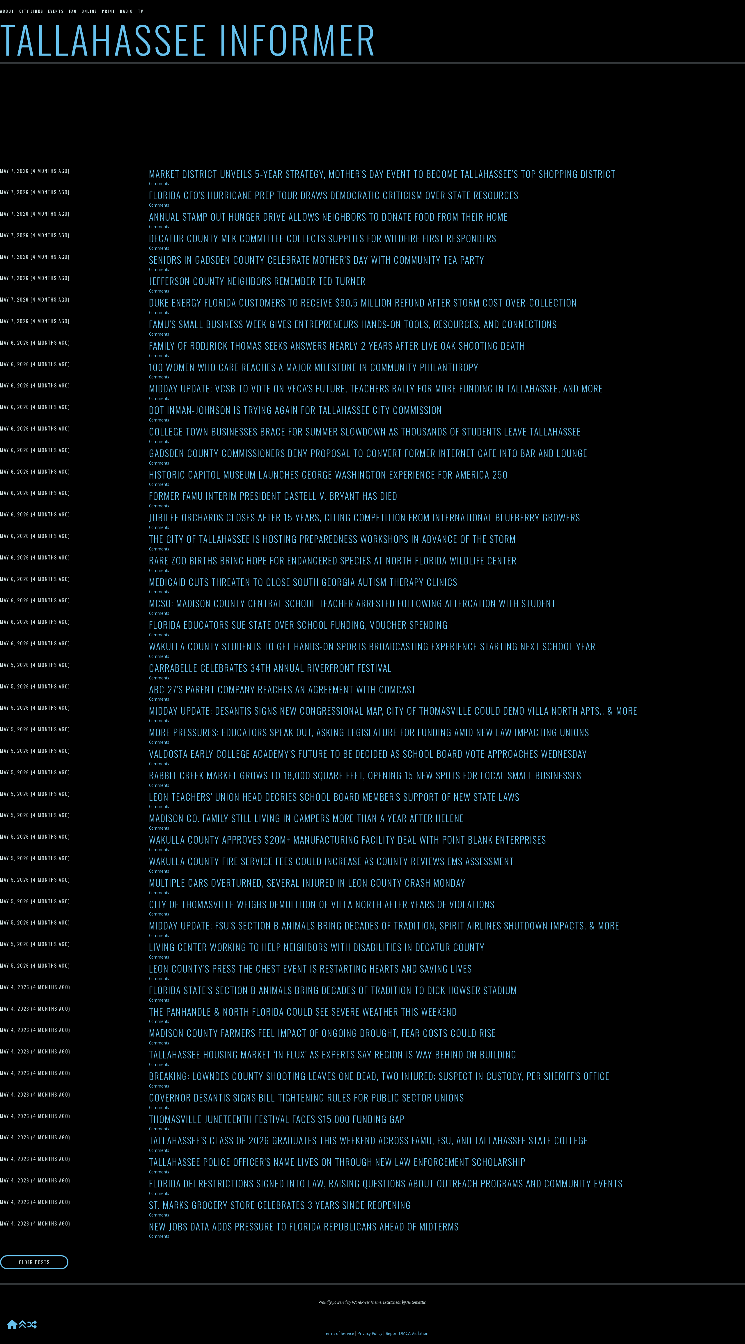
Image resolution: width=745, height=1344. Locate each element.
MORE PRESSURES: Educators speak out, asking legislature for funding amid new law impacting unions (369, 732)
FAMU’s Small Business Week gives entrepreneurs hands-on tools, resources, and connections (353, 324)
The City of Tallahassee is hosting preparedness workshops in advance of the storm (332, 539)
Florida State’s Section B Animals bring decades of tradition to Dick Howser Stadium (333, 990)
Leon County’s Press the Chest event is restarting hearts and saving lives (310, 968)
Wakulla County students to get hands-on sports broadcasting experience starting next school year (372, 646)
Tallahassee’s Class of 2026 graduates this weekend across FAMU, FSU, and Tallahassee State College (368, 1140)
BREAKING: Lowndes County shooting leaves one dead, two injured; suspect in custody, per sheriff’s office (379, 1076)
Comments (159, 183)
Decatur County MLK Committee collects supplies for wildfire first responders (322, 238)
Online (89, 11)
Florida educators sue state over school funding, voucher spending (298, 624)
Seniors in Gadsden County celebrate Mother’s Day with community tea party (317, 259)
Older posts (34, 1262)
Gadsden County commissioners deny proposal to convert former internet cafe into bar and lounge (368, 453)
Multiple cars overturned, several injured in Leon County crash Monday (307, 882)
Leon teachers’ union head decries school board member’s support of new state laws (334, 796)
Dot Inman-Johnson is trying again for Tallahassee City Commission (295, 410)
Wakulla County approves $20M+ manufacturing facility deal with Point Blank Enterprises (347, 839)
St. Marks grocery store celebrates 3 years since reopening (280, 1205)
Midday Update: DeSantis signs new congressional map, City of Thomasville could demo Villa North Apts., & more (393, 710)
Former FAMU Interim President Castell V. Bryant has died (273, 495)
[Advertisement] (372, 109)
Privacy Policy (369, 1333)
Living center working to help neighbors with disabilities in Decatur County (317, 947)
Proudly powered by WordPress (344, 1302)
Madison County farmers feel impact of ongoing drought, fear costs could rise (322, 1033)
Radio (126, 11)
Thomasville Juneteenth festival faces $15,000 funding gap (277, 1119)
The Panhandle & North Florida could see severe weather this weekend (303, 1011)
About (7, 11)
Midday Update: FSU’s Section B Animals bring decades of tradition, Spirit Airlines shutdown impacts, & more (384, 925)
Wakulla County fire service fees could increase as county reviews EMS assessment (331, 861)
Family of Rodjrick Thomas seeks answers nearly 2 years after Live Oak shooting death (337, 345)
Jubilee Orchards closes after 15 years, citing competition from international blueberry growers (364, 517)
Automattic (416, 1302)
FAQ (73, 11)
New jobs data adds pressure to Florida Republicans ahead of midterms (304, 1226)
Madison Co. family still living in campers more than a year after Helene (306, 818)
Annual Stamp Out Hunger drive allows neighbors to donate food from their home (328, 216)
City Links (31, 11)
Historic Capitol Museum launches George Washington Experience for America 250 (328, 474)
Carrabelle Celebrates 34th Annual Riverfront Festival (270, 667)
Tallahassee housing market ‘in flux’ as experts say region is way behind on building (333, 1054)
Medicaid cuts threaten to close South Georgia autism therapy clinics (303, 582)
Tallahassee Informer (188, 38)
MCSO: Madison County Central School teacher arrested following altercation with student (352, 603)
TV (140, 11)
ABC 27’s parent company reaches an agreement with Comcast (282, 689)
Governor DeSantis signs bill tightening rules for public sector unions (306, 1097)
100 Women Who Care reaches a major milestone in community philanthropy (314, 367)
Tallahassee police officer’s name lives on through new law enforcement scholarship (337, 1161)
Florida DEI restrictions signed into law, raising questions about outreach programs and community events (386, 1183)
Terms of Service (339, 1333)
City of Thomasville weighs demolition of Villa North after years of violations (322, 904)
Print (108, 11)
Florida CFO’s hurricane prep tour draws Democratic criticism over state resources (334, 195)
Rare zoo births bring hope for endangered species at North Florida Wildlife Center (333, 560)
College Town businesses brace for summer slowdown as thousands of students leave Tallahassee (365, 431)
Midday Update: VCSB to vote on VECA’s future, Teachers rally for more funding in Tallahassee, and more (376, 388)
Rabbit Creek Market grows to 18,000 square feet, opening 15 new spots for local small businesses (365, 775)
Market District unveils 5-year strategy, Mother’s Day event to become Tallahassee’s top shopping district (382, 173)
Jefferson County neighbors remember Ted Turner (257, 281)
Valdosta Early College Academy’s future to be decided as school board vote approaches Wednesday (368, 753)
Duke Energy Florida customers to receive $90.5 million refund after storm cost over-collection (363, 302)
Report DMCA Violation (407, 1333)
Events (56, 11)
